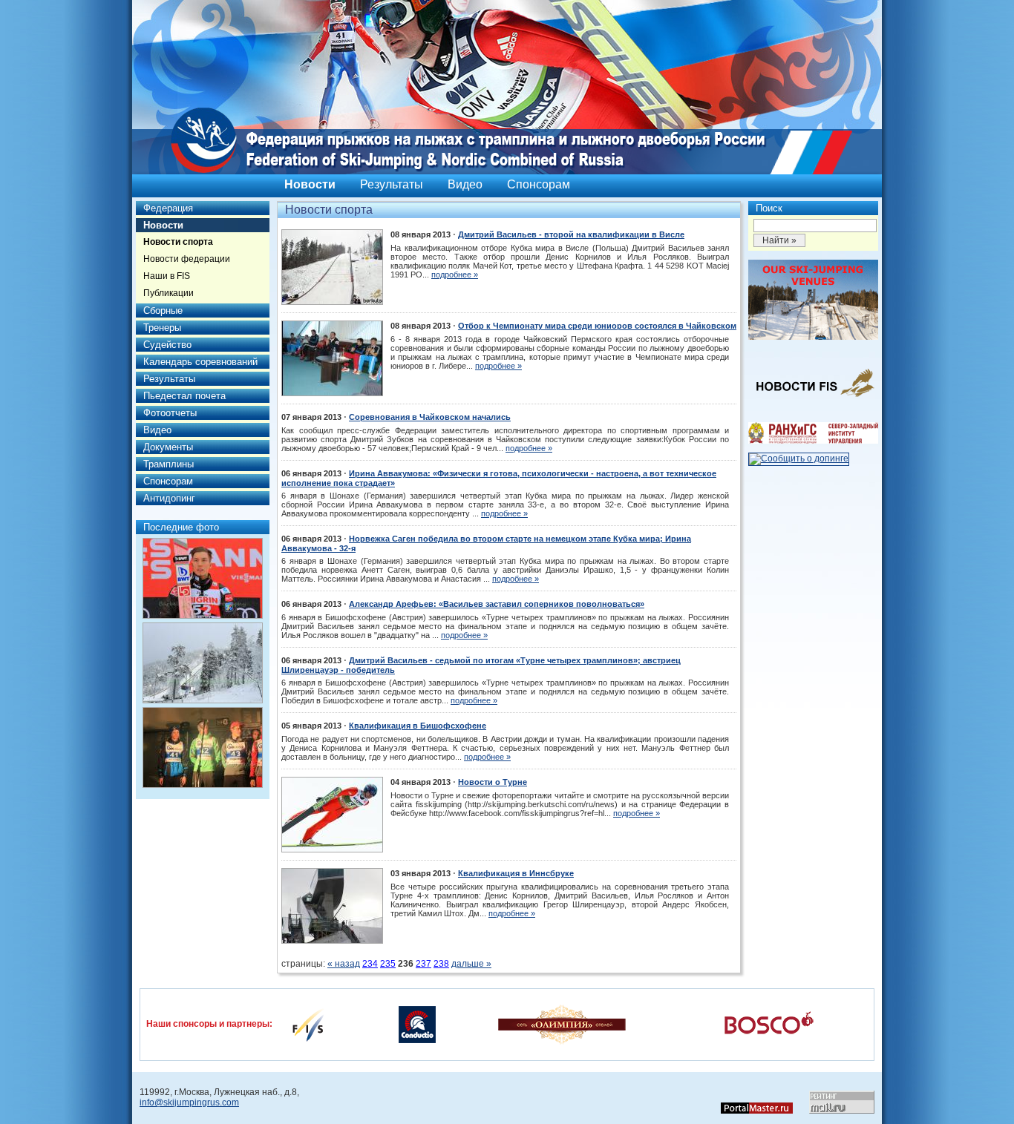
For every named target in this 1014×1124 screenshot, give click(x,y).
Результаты (391, 184)
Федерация (168, 208)
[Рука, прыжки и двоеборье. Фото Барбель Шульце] (202, 662)
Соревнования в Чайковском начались (430, 417)
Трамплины (168, 464)
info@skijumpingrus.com (189, 1102)
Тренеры (162, 327)
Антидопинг (169, 498)
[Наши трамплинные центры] (813, 337)
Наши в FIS (166, 276)
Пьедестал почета (184, 395)
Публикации (168, 293)
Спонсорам (538, 184)
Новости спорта (178, 242)
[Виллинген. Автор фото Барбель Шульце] (202, 578)
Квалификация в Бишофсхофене (417, 725)
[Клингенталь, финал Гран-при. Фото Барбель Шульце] (202, 747)
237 (423, 964)
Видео (465, 184)
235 (388, 964)
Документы (168, 447)
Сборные (163, 310)
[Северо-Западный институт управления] (813, 441)
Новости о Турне (492, 782)
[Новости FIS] (813, 401)
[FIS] (308, 1024)
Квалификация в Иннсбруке (516, 873)
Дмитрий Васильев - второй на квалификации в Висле (571, 234)
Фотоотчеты (170, 412)
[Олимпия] (561, 1024)
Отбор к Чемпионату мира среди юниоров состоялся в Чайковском (597, 325)
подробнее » (454, 274)
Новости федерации (186, 259)
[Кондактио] (417, 1024)
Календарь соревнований (200, 361)
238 (441, 964)
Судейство (167, 344)
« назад (343, 964)
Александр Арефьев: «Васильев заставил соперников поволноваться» (496, 603)
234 (370, 964)
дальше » (471, 964)
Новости (310, 184)
